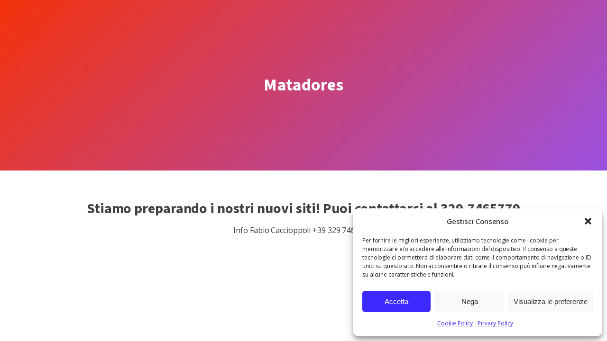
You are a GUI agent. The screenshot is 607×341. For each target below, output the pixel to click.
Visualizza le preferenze (551, 301)
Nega (469, 301)
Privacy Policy (495, 323)
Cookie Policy (455, 323)
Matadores (303, 85)
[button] (588, 221)
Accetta (396, 301)
